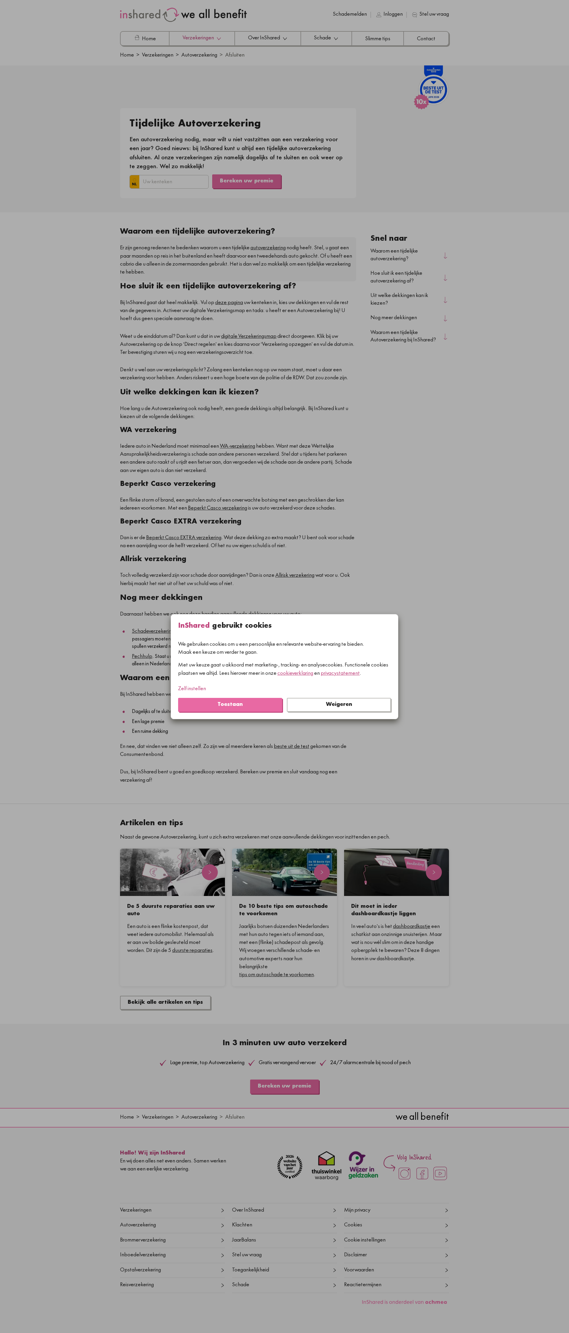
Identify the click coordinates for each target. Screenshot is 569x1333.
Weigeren (339, 704)
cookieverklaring (295, 673)
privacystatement (340, 673)
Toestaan (230, 704)
